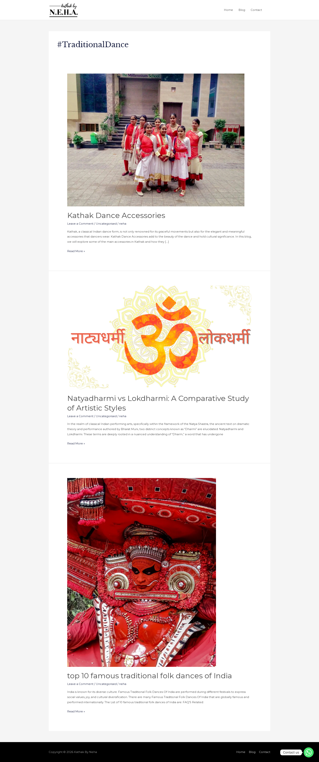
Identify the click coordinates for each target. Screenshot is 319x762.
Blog (242, 10)
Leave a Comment (80, 223)
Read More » (76, 251)
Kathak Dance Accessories (116, 215)
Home (228, 10)
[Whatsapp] (309, 752)
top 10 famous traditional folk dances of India (149, 675)
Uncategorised (106, 223)
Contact (256, 10)
